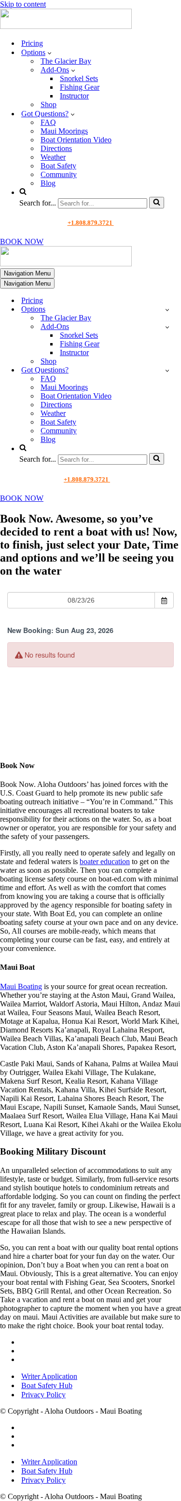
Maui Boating (21, 986)
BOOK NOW (21, 241)
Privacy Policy (43, 1395)
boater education (105, 861)
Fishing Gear (79, 87)
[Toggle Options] (167, 309)
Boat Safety (58, 166)
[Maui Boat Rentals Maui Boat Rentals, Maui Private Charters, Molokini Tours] (66, 26)
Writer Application (49, 1376)
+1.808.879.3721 (91, 222)
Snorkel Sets (79, 78)
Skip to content (23, 4)
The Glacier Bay (66, 61)
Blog (48, 183)
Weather (53, 157)
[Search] (156, 202)
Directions (56, 148)
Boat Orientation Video (76, 140)
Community (59, 174)
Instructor (74, 96)
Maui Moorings (64, 131)
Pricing (32, 43)
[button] (49, 52)
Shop (48, 104)
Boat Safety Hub (46, 1385)
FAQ (48, 122)
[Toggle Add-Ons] (167, 327)
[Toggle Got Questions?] (167, 370)
